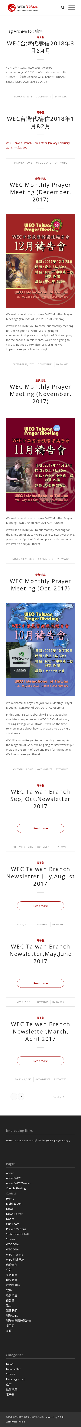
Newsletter (13, 1369)
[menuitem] (61, 7)
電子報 (40, 37)
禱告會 (10, 1300)
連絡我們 (11, 1310)
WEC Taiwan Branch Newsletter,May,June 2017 (40, 953)
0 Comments (43, 96)
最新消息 (40, 178)
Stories (10, 1239)
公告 (9, 1270)
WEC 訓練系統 (15, 1259)
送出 (9, 1305)
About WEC (13, 1178)
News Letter (14, 1214)
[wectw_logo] (33, 7)
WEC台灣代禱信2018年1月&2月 (40, 122)
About (10, 1173)
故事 (9, 1290)
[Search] (61, 7)
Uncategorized (15, 1379)
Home (10, 1198)
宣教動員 (11, 1275)
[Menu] (70, 7)
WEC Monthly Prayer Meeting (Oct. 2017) (40, 584)
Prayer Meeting (16, 1229)
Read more (40, 828)
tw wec (62, 96)
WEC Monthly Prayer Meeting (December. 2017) (40, 192)
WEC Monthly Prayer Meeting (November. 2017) (40, 394)
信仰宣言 (11, 1264)
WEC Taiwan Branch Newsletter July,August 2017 (40, 876)
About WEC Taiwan (18, 1183)
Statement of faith (18, 1234)
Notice (10, 1219)
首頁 (9, 1331)
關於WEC (12, 1315)
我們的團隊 (13, 1285)
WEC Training (14, 1254)
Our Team (12, 1224)
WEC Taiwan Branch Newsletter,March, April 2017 (40, 1031)
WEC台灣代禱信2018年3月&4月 (40, 46)
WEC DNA (12, 1244)
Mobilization (13, 1203)
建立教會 (11, 1280)
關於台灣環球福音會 (18, 1320)
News (10, 1208)
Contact (11, 1193)
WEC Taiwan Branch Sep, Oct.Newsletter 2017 (40, 799)
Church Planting (16, 1188)
